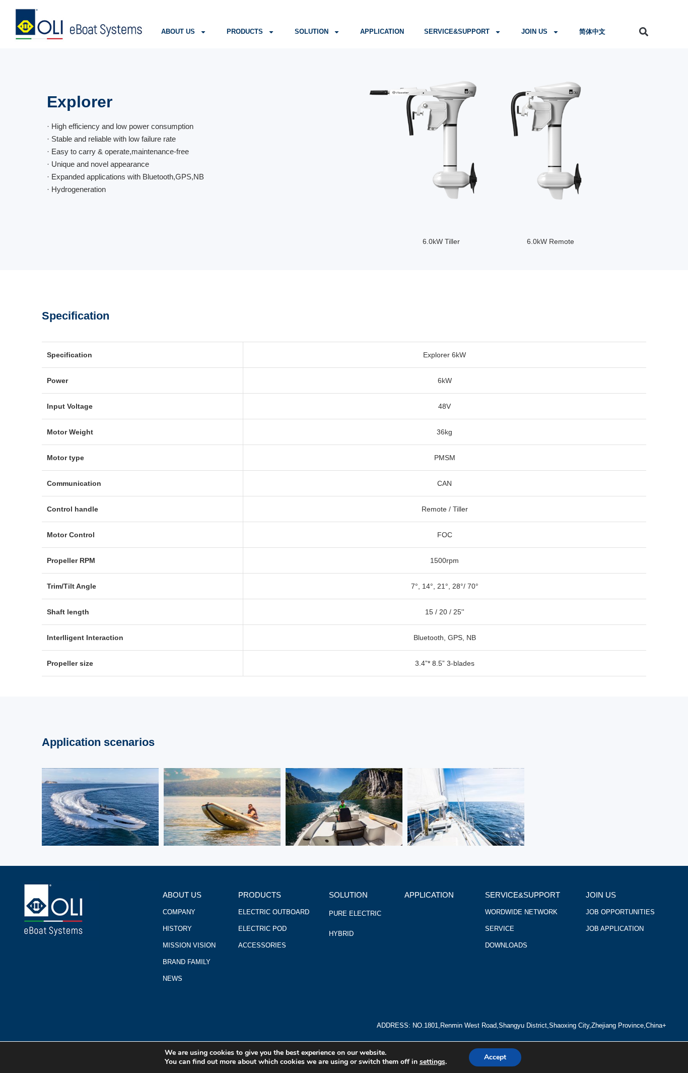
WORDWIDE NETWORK (521, 912)
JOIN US (534, 31)
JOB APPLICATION (615, 928)
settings (432, 1061)
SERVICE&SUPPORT (457, 31)
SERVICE (499, 928)
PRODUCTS (245, 31)
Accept (495, 1057)
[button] (644, 31)
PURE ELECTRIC (355, 913)
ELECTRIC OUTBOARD (273, 912)
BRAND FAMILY (187, 962)
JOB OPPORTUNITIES (620, 912)
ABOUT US (178, 31)
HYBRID (341, 933)
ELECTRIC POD (262, 928)
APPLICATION (382, 31)
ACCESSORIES (262, 945)
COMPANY (179, 912)
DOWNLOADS (506, 945)
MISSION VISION (189, 945)
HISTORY (177, 928)
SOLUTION (311, 31)
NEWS (172, 978)
